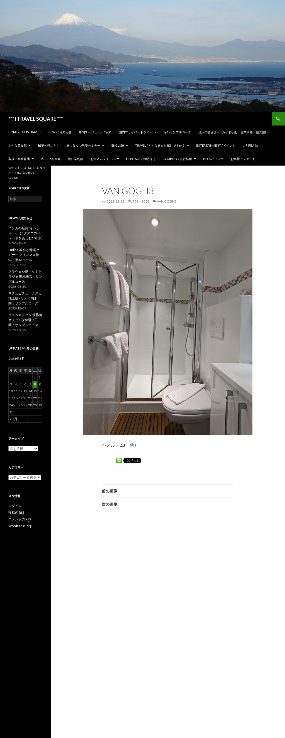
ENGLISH (117, 145)
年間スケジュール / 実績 (95, 132)
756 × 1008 (140, 201)
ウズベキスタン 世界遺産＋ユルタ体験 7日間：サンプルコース (25, 320)
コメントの (19, 519)
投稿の (16, 512)
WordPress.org (19, 526)
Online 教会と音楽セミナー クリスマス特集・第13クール (23, 255)
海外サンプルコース (177, 132)
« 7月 (14, 419)
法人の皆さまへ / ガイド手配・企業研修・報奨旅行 (233, 132)
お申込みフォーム (102, 159)
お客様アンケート (243, 159)
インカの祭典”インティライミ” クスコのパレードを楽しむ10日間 (25, 233)
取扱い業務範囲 (19, 159)
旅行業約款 (75, 159)
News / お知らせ (60, 132)
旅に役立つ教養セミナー (83, 145)
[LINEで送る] (119, 460)
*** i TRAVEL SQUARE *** (35, 119)
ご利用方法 (250, 145)
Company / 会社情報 (177, 159)
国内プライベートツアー (136, 132)
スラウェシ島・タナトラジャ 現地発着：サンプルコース (25, 276)
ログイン (15, 506)
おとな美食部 (17, 145)
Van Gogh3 (166, 201)
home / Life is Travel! (24, 132)
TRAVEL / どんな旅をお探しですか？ (160, 145)
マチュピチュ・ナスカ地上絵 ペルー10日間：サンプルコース (25, 298)
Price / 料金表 (51, 159)
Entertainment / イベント (215, 145)
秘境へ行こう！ (48, 145)
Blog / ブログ (213, 159)
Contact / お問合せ (140, 159)
